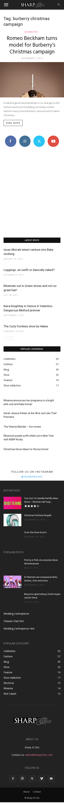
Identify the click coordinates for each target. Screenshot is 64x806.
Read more (13, 123)
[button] (6, 5)
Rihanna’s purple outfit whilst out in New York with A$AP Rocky (29, 437)
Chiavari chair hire (14, 621)
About (26, 791)
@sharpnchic (32, 476)
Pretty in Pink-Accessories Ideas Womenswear (41, 562)
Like (11, 137)
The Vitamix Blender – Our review (22, 426)
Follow (25, 137)
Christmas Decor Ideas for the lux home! (26, 449)
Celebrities (31, 32)
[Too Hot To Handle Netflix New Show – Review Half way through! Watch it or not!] (12, 503)
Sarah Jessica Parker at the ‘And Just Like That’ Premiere (30, 415)
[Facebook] (12, 778)
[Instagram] (22, 778)
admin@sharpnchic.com (39, 755)
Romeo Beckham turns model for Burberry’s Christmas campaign (32, 45)
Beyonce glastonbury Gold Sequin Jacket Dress (42, 596)
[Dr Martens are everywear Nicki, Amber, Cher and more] (12, 582)
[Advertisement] (32, 199)
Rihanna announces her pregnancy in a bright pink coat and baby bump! (29, 402)
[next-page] (11, 338)
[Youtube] (51, 778)
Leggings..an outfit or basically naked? (29, 270)
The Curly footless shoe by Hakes (26, 326)
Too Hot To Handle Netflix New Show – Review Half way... (41, 500)
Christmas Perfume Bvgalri (37, 515)
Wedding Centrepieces (16, 613)
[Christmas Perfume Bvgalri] (12, 520)
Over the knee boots (35, 532)
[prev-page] (6, 338)
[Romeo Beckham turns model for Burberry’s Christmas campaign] (32, 79)
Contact (37, 791)
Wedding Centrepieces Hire (19, 628)
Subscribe (53, 137)
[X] (32, 778)
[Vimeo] (41, 778)
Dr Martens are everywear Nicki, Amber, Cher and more (41, 579)
